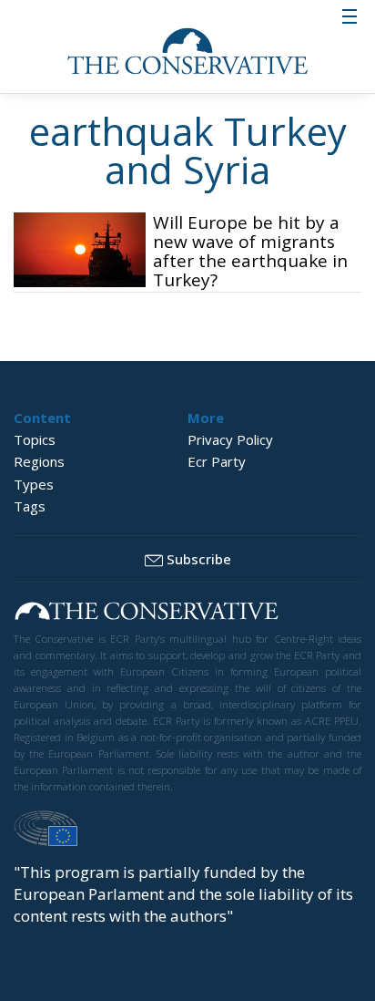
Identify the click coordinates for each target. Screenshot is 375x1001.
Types (34, 484)
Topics (35, 439)
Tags (30, 506)
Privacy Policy (230, 439)
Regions (39, 461)
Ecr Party (217, 461)
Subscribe (199, 559)
